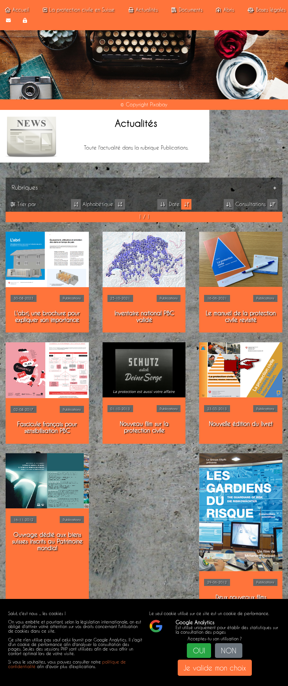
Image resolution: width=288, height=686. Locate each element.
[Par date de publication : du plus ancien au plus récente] (162, 204)
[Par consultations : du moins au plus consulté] (229, 204)
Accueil (20, 10)
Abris (228, 10)
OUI (199, 650)
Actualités (147, 10)
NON (228, 650)
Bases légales (271, 10)
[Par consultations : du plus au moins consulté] (272, 204)
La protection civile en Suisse (81, 10)
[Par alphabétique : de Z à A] (120, 204)
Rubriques (25, 187)
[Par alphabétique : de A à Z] (76, 204)
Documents (190, 10)
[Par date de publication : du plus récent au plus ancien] (186, 204)
